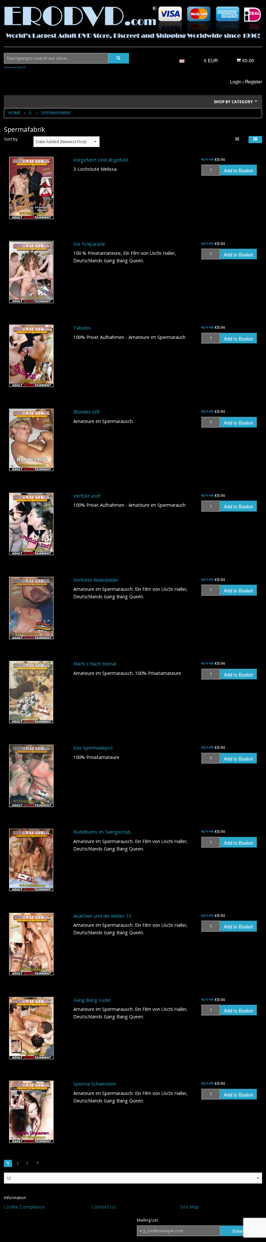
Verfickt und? (87, 496)
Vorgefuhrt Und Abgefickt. (101, 160)
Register (253, 81)
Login (235, 81)
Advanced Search (15, 67)
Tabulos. (82, 328)
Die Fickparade (89, 244)
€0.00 (247, 60)
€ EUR (211, 60)
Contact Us (104, 1207)
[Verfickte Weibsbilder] (31, 608)
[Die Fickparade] (31, 272)
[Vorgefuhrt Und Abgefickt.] (31, 188)
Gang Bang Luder (92, 1000)
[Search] (118, 58)
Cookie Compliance (24, 1207)
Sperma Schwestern (94, 1084)
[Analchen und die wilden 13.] (31, 944)
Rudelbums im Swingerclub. (102, 832)
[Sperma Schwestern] (31, 1112)
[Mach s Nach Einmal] (31, 692)
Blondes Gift (86, 412)
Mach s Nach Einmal (94, 664)
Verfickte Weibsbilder (95, 580)
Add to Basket (238, 170)
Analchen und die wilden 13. (102, 916)
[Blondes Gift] (31, 440)
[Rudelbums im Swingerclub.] (31, 860)
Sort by (11, 139)
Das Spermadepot (93, 748)
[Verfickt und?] (31, 524)
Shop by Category (234, 101)
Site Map (189, 1207)
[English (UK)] (182, 60)
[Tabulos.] (31, 356)
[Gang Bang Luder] (31, 1028)
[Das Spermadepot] (31, 776)
